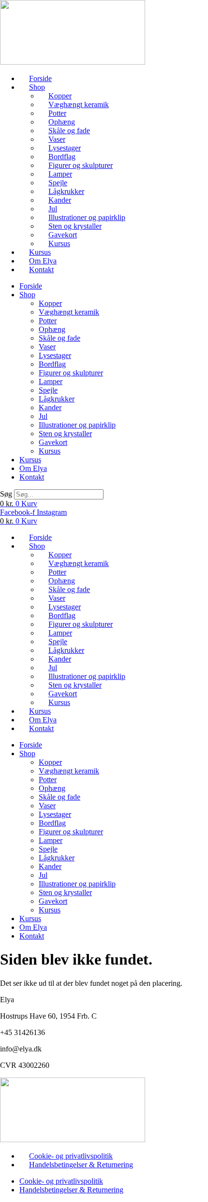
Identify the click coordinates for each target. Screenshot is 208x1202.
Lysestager (64, 148)
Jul (52, 209)
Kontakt (41, 269)
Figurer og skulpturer (80, 165)
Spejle (57, 183)
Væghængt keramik (78, 104)
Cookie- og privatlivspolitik (71, 1156)
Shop (37, 87)
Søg (6, 494)
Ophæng (61, 122)
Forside (40, 78)
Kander (59, 200)
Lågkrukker (66, 191)
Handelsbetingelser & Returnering (81, 1165)
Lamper (60, 174)
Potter (57, 113)
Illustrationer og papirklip (86, 217)
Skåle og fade (69, 130)
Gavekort (62, 235)
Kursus (59, 243)
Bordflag (61, 156)
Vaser (56, 139)
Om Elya (43, 261)
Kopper (60, 96)
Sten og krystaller (75, 226)
